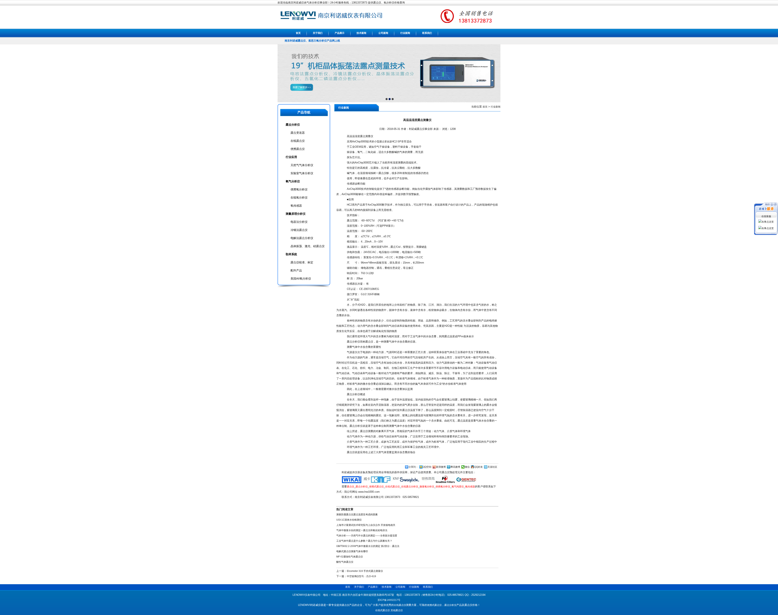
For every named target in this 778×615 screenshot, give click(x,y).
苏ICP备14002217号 (389, 600)
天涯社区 (492, 467)
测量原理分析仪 (296, 213)
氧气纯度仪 (458, 486)
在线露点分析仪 (409, 486)
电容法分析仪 (299, 221)
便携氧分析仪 (443, 486)
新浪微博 (441, 467)
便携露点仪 (298, 149)
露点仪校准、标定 (302, 262)
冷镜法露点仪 (299, 230)
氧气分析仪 (293, 181)
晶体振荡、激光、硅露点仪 (308, 246)
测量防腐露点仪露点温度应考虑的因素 (357, 514)
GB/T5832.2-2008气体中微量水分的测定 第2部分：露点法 (367, 546)
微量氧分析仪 (427, 486)
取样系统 (291, 254)
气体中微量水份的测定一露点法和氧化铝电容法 (361, 530)
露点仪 (350, 486)
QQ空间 (427, 467)
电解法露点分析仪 (302, 238)
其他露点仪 (397, 610)
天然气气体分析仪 (302, 165)
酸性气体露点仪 (344, 562)
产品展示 (339, 33)
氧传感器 (470, 486)
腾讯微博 (455, 467)
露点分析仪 (362, 486)
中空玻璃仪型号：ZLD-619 (361, 576)
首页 (298, 33)
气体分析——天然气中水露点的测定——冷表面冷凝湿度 (366, 535)
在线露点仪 (298, 140)
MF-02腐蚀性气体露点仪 (349, 556)
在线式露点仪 (392, 486)
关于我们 (318, 33)
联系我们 (427, 33)
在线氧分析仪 (299, 197)
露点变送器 (385, 141)
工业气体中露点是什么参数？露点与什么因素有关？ (364, 540)
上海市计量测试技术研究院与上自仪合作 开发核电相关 (365, 525)
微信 (467, 467)
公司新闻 (383, 33)
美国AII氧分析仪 (301, 278)
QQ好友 (478, 467)
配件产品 (296, 270)
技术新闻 (361, 33)
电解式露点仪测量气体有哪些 (352, 551)
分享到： (413, 467)
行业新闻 (405, 33)
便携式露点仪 (376, 486)
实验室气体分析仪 (302, 173)
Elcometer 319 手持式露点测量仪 (365, 571)
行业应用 (291, 157)
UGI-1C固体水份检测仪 (349, 519)
